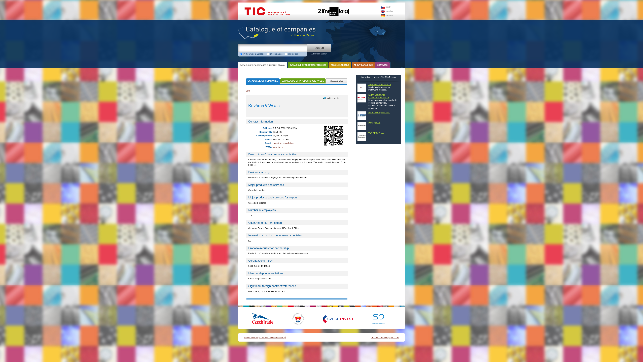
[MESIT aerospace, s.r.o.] (361, 115)
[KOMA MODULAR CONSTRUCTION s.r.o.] (361, 98)
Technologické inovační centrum (252, 4)
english (389, 11)
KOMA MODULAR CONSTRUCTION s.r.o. (378, 96)
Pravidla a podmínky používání (385, 338)
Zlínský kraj (321, 4)
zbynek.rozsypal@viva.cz (284, 143)
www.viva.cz (278, 147)
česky (388, 7)
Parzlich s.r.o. (374, 123)
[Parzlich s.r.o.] (361, 126)
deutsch (389, 15)
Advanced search (319, 54)
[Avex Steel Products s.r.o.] (361, 87)
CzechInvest (334, 319)
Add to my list (333, 98)
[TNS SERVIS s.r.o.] (361, 136)
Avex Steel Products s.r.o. (379, 84)
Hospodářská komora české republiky (300, 319)
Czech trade (263, 319)
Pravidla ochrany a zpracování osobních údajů (265, 338)
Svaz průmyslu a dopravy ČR (376, 319)
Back (248, 91)
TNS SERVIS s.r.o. (376, 133)
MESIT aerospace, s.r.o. (379, 112)
